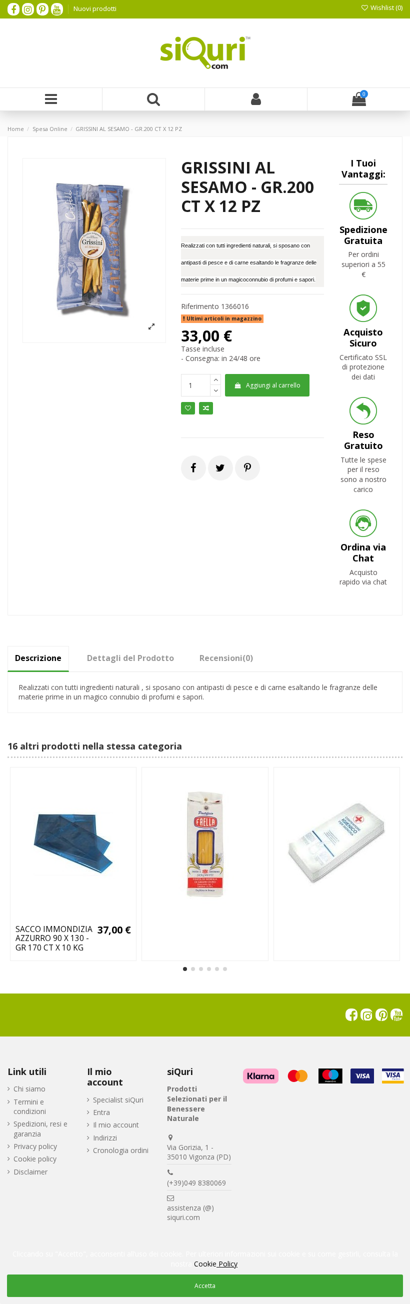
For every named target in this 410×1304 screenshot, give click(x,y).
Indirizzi (105, 1137)
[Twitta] (220, 467)
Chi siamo (30, 1089)
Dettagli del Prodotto (130, 658)
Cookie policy (35, 1159)
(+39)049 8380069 (196, 1183)
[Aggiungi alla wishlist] (188, 408)
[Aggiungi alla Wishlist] (59, 917)
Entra (101, 1112)
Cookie (216, 1263)
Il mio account (116, 1125)
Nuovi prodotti (95, 8)
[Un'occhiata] (87, 917)
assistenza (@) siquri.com (190, 1212)
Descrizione (38, 658)
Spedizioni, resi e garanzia (41, 1128)
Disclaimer (31, 1171)
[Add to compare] (206, 408)
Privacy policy (35, 1146)
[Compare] (73, 917)
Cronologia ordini (120, 1150)
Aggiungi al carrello (273, 385)
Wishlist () (385, 7)
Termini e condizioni (30, 1106)
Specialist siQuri (118, 1099)
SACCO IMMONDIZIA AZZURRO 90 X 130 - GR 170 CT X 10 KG (54, 938)
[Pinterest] (247, 467)
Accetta (205, 1286)
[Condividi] (193, 467)
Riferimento (200, 306)
